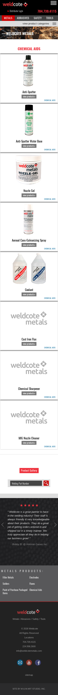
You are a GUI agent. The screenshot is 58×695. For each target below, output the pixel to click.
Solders (6, 583)
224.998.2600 (29, 646)
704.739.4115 (47, 11)
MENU (53, 3)
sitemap (29, 675)
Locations (29, 637)
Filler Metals (8, 577)
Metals (16, 619)
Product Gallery (29, 470)
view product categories (36, 23)
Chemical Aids (29, 48)
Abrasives (26, 619)
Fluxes (32, 583)
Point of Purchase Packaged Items (15, 591)
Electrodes (34, 577)
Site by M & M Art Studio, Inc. (29, 689)
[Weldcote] (29, 663)
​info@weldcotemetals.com (29, 651)
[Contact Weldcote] (20, 663)
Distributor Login (16, 11)
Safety (35, 619)
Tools (43, 619)
